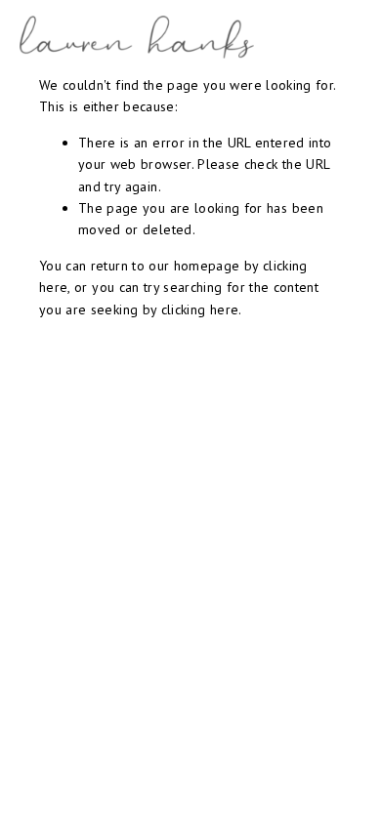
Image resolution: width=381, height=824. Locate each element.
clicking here (200, 309)
